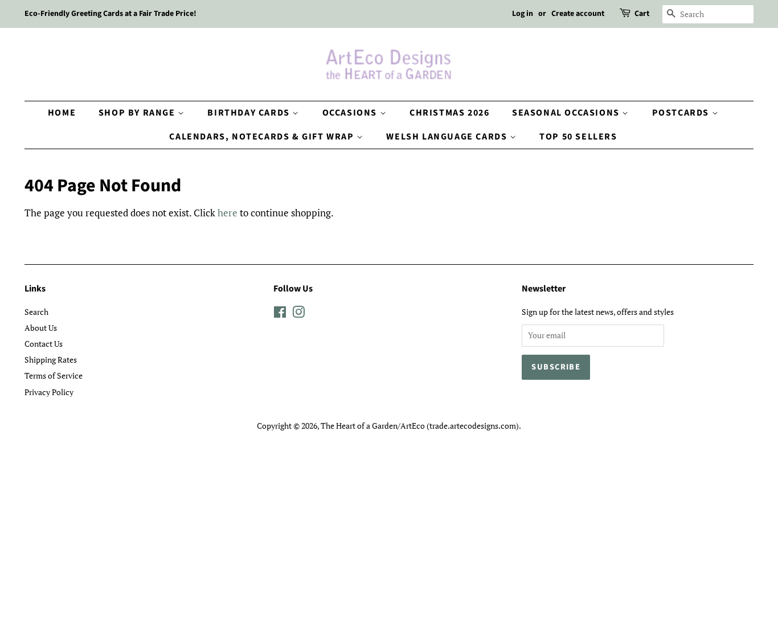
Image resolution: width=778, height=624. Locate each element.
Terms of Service (53, 375)
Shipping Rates (50, 359)
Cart (641, 13)
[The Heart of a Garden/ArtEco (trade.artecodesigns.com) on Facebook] (279, 314)
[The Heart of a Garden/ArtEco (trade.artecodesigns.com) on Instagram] (298, 314)
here (228, 212)
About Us (40, 327)
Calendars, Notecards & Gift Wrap (263, 136)
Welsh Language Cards (448, 136)
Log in (522, 13)
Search (36, 311)
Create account (577, 13)
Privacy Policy (48, 392)
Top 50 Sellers (578, 136)
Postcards (682, 112)
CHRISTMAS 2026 (449, 112)
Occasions (351, 112)
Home (62, 112)
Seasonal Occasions (567, 112)
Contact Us (43, 343)
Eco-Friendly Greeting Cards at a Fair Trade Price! (110, 13)
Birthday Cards (249, 112)
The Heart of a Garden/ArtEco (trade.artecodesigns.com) (420, 425)
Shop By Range (138, 112)
